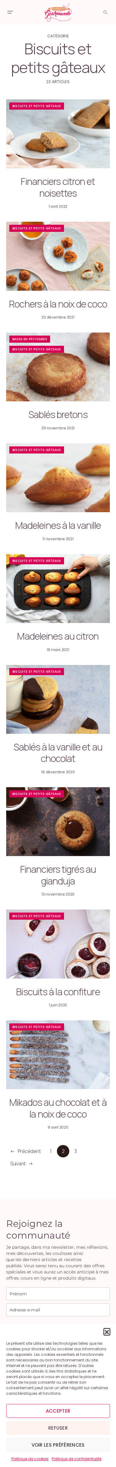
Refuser (58, 1428)
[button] (107, 1331)
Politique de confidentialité (76, 1458)
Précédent (29, 1151)
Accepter (58, 1411)
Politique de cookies (30, 1458)
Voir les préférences (58, 1445)
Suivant (18, 1163)
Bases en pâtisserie (29, 339)
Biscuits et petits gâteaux (36, 106)
